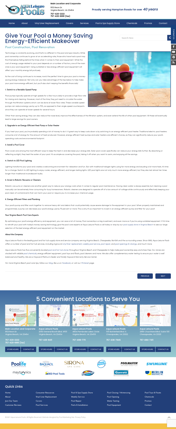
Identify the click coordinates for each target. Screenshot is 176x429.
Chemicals (149, 396)
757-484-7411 (146, 340)
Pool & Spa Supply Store (82, 392)
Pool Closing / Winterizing (118, 392)
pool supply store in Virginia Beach (138, 225)
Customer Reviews (13, 405)
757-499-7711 (79, 340)
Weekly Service (78, 396)
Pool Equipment (114, 405)
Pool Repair (76, 401)
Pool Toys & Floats (153, 392)
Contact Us (28, 349)
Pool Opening (113, 396)
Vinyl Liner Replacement (46, 396)
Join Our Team (11, 401)
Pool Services (42, 405)
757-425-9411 (45, 340)
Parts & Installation (79, 405)
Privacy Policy (80, 417)
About (7, 396)
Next (163, 276)
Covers (39, 401)
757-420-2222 (58, 14)
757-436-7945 (113, 340)
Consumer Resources (45, 392)
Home (7, 392)
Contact (148, 405)
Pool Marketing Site (66, 417)
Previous (145, 276)
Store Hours (13, 349)
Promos (148, 401)
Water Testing (113, 401)
